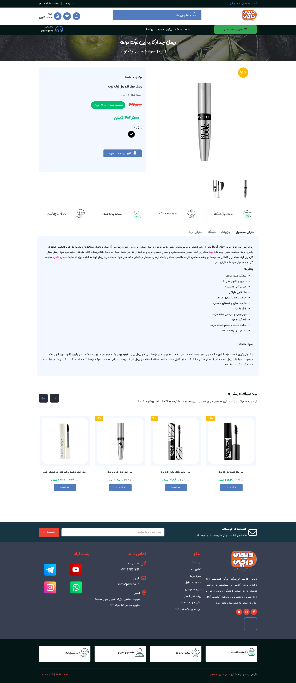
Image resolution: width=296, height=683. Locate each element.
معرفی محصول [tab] (245, 232)
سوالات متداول (193, 583)
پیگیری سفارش (164, 29)
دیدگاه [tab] (212, 232)
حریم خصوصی (193, 589)
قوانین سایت (46, 674)
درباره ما (69, 3)
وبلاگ (178, 29)
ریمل (132, 247)
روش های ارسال (192, 596)
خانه (186, 29)
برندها (149, 29)
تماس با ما (195, 569)
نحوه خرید (195, 576)
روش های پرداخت (191, 603)
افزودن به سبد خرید (120, 153)
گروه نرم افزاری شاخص (221, 674)
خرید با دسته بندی (233, 29)
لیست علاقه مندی (49, 3)
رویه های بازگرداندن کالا (188, 609)
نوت (210, 252)
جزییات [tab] (225, 232)
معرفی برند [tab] (195, 232)
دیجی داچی (59, 257)
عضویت (50, 532)
